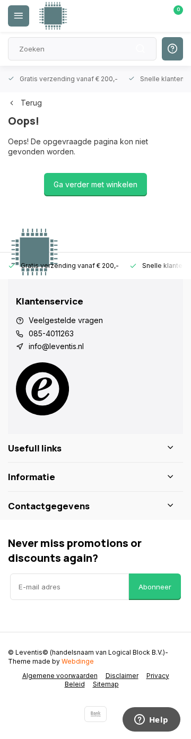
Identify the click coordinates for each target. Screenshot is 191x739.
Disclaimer (122, 676)
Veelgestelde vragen (66, 320)
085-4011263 (51, 333)
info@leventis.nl (56, 346)
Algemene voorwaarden (60, 676)
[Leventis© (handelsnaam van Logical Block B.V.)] (53, 16)
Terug (31, 102)
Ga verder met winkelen (95, 184)
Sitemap (106, 684)
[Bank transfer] (95, 714)
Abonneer (154, 586)
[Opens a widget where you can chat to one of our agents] (151, 720)
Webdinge (78, 661)
